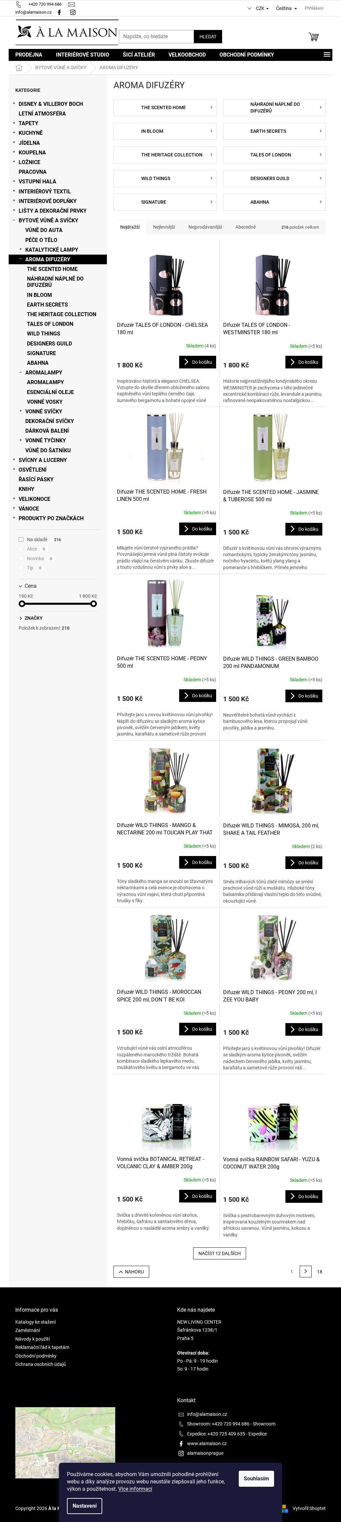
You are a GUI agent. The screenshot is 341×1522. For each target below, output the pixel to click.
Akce (36, 548)
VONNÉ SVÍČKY (43, 411)
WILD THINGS (43, 333)
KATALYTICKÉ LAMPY (51, 250)
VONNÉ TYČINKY (45, 440)
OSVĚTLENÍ (33, 470)
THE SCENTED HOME (52, 269)
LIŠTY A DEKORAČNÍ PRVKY (53, 211)
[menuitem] (29, 55)
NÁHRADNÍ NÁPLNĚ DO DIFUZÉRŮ (55, 282)
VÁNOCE (29, 509)
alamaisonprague (205, 1453)
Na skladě (44, 539)
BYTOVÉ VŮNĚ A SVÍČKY (48, 220)
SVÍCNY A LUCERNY (43, 460)
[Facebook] (59, 12)
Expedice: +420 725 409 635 (216, 1433)
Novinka (39, 558)
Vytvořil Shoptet (309, 1508)
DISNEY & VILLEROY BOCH (51, 104)
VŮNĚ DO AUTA (44, 230)
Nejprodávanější (205, 227)
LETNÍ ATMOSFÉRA (42, 113)
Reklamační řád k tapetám (42, 1347)
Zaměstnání (27, 1330)
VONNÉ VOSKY (45, 402)
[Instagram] (74, 12)
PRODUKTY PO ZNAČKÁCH (51, 518)
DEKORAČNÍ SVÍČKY (49, 421)
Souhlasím (256, 1478)
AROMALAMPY (43, 372)
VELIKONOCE (34, 499)
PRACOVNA (33, 172)
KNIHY (26, 489)
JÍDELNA (29, 143)
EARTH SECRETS (47, 305)
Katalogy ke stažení (35, 1322)
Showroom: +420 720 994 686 (218, 1423)
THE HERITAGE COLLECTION (61, 314)
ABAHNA (38, 363)
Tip (34, 567)
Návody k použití (32, 1339)
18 (319, 1271)
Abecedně (245, 227)
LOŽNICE (29, 162)
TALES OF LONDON (50, 324)
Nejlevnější (164, 227)
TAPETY (28, 123)
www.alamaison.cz (207, 1443)
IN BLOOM (39, 295)
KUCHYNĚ (31, 133)
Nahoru (134, 1271)
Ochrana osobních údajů (40, 1364)
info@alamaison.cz (207, 1414)
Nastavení (85, 1506)
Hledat (207, 36)
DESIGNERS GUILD (49, 343)
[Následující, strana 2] (306, 1272)
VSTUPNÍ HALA (37, 181)
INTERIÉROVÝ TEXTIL (45, 191)
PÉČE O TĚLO (41, 240)
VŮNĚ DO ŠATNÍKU (48, 450)
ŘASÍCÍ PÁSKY (36, 479)
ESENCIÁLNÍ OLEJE (50, 392)
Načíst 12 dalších (219, 1253)
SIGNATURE (41, 353)
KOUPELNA (32, 152)
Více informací (135, 1489)
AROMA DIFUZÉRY (47, 259)
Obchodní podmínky (36, 1356)
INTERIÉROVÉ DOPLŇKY (48, 201)
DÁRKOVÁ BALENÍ (47, 431)
